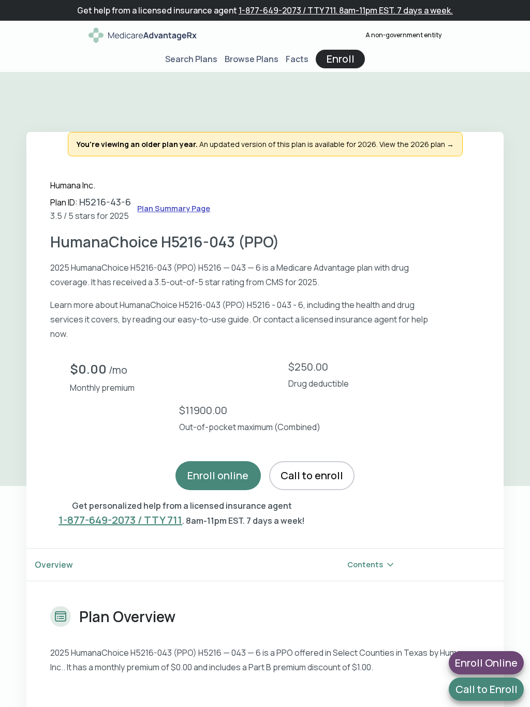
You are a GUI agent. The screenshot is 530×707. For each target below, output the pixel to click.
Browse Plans (251, 59)
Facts (297, 59)
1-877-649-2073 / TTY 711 (120, 520)
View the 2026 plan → (416, 144)
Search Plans (191, 59)
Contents (365, 564)
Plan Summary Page (173, 208)
